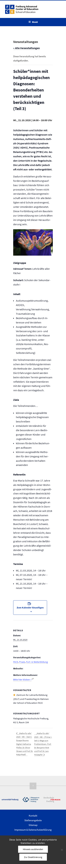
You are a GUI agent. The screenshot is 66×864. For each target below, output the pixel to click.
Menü (35, 21)
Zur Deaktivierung (33, 857)
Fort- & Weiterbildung (37, 661)
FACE (15, 661)
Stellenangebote (33, 820)
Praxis (22, 661)
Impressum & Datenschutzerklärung (33, 829)
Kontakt (33, 815)
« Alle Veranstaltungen (26, 48)
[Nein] (61, 849)
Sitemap (33, 825)
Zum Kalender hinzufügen (30, 607)
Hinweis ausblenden (33, 849)
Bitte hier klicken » (22, 679)
